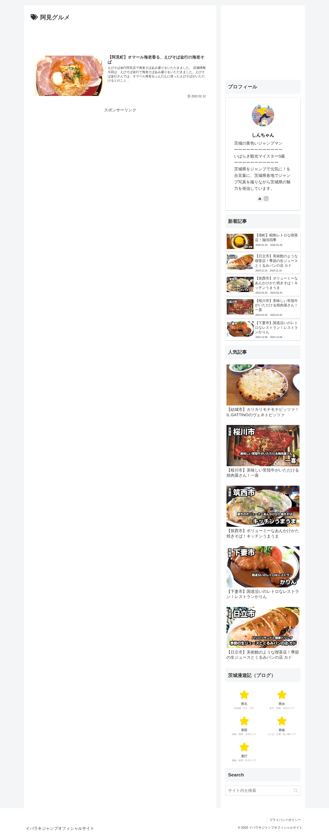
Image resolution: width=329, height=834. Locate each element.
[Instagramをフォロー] (266, 198)
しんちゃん (263, 134)
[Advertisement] (120, 35)
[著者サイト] (260, 198)
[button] (296, 790)
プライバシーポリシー (285, 820)
